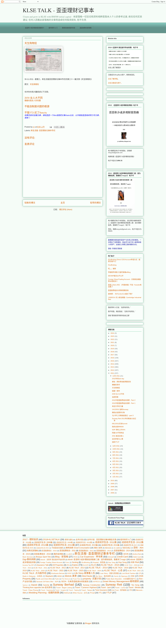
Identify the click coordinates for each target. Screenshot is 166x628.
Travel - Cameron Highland (86, 587)
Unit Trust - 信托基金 (119, 590)
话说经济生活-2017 (130, 545)
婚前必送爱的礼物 (118, 412)
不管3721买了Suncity (36, 112)
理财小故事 (98, 548)
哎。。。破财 (112, 268)
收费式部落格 (32, 551)
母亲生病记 (126, 548)
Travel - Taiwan (86, 590)
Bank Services (28, 557)
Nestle (116, 576)
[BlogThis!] (57, 127)
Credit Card (122, 557)
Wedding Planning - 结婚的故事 (44, 592)
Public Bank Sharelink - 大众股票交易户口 (121, 579)
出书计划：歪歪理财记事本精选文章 (101, 540)
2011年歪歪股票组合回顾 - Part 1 (123, 403)
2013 (113, 367)
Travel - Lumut (120, 587)
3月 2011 (115, 470)
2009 (113, 483)
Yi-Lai (92, 593)
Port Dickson (66, 579)
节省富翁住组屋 (57, 548)
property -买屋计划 (92, 578)
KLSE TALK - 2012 (58, 568)
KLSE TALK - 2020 (38, 571)
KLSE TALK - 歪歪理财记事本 (58, 10)
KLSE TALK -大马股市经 (34, 573)
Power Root (76, 579)
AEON (126, 554)
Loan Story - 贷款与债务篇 (109, 573)
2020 (113, 345)
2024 (113, 333)
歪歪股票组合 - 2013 (103, 551)
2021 (113, 342)
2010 (113, 480)
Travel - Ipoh (106, 587)
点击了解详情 (113, 79)
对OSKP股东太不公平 (115, 276)
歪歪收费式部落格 (85, 28)
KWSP (69, 573)
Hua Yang (111, 562)
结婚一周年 (116, 391)
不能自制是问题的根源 (37, 106)
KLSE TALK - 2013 (77, 568)
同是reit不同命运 (118, 433)
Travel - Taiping (74, 590)
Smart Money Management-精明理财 (121, 581)
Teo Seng (135, 585)
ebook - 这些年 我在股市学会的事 (53, 559)
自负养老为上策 (117, 439)
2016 (113, 358)
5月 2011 (115, 464)
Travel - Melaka (134, 587)
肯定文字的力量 (117, 406)
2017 (113, 355)
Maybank (49, 576)
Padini (57, 579)
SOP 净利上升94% (118, 430)
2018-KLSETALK (51, 539)
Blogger (88, 623)
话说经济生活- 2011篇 (106, 542)
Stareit (34, 585)
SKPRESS (96, 581)
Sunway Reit (113, 584)
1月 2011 (115, 477)
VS (130, 590)
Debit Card (137, 557)
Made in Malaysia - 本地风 (32, 576)
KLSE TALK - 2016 (120, 568)
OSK (132, 576)
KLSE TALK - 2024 (94, 571)
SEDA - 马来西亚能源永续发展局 (75, 581)
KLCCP (85, 565)
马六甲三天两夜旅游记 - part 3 (122, 415)
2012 (113, 370)
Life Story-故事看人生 (84, 573)
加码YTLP (115, 442)
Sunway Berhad (63, 584)
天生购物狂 (34, 84)
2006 (113, 493)
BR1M (75, 557)
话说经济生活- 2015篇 (89, 545)
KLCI (93, 565)
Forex (67, 562)
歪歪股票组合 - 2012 (86, 551)
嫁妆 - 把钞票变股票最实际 (121, 382)
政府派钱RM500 (118, 427)
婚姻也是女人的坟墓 (33, 100)
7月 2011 (115, 458)
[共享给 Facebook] (61, 127)
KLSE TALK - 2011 (40, 568)
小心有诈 (69, 554)
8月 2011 (115, 455)
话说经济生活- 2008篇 (43, 542)
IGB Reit (135, 562)
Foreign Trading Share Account (51, 562)
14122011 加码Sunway (120, 409)
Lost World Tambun (129, 573)
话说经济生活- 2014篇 (64, 545)
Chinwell (111, 557)
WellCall (67, 593)
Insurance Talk (42, 565)
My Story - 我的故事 (103, 576)
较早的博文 (95, 203)
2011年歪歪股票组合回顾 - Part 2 (123, 400)
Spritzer (25, 585)
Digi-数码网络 (29, 559)
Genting (75, 562)
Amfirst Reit (137, 554)
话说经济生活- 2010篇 (84, 542)
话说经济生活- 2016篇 (110, 545)
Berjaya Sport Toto (43, 557)
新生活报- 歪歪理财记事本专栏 (43, 130)
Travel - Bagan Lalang (64, 587)
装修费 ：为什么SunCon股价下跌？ (120, 294)
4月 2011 (115, 467)
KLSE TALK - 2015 (110, 565)
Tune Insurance (101, 590)
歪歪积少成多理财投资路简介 (34, 28)
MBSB (59, 576)
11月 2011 (116, 446)
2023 (113, 336)
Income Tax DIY (28, 565)
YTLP (109, 592)
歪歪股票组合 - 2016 (42, 554)
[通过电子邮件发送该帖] (50, 127)
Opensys (124, 576)
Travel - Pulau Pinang (30, 590)
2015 (113, 361)
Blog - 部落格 (61, 557)
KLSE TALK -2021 (134, 571)
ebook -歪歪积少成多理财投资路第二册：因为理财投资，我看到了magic (97, 559)
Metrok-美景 (71, 576)
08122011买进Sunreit (119, 423)
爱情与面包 (69, 540)
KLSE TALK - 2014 (98, 567)
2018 (113, 352)
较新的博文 (30, 203)
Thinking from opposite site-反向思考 (37, 587)
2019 (113, 349)
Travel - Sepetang (47, 590)
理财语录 (108, 548)
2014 (113, 364)
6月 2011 (115, 461)
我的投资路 (58, 554)
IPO (68, 565)
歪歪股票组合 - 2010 (49, 551)
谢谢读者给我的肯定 (68, 28)
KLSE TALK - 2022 (55, 571)
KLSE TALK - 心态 (113, 570)
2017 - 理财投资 (30, 539)
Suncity (46, 585)
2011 (112, 373)
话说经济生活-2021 (42, 548)
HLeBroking (112, 265)
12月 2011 (116, 376)
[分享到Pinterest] (63, 127)
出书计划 (79, 540)
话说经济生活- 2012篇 (132, 542)
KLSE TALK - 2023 (75, 571)
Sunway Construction (92, 585)
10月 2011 (116, 449)
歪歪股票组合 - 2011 (68, 551)
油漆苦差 (115, 397)
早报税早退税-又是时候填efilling (119, 272)
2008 (113, 487)
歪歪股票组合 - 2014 (122, 551)
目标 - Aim (138, 547)
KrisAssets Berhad (57, 573)
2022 (113, 339)
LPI (140, 573)
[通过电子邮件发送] (55, 127)
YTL (100, 593)
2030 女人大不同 (34, 97)
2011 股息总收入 (118, 436)
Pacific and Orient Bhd (44, 579)
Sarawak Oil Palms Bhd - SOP (47, 581)
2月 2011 (115, 473)
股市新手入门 (53, 28)
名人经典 (117, 548)
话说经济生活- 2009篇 (64, 542)
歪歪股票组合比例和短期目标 (118, 290)
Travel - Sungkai (60, 590)
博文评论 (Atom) (65, 209)
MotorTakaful (87, 576)
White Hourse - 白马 (80, 593)
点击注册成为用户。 (115, 83)
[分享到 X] (59, 127)
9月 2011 (115, 452)
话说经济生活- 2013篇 (37, 545)
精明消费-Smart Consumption (78, 548)
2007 (113, 490)
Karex (75, 565)
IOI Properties (58, 565)
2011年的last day (118, 379)
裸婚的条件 (116, 385)
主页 (63, 203)
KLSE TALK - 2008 (131, 565)
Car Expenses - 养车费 (91, 557)
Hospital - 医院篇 (99, 562)
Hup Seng (122, 562)
